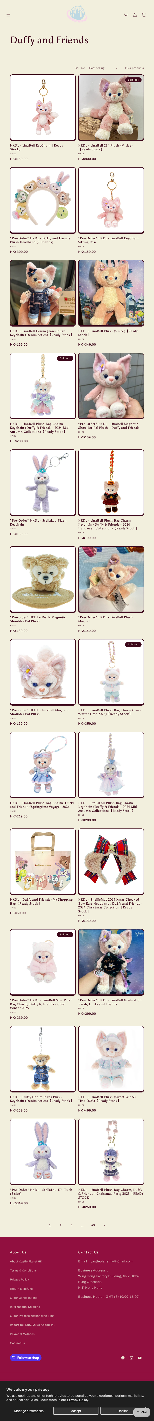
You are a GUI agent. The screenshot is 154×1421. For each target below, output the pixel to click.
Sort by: (80, 68)
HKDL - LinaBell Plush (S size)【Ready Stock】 (108, 333)
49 (93, 1225)
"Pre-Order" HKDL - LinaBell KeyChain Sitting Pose (108, 240)
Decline (123, 1411)
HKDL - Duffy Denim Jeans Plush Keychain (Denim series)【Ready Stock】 (42, 1099)
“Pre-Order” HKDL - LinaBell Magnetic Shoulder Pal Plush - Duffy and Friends (108, 426)
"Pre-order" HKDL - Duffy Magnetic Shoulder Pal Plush (38, 619)
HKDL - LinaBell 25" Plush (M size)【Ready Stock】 (105, 147)
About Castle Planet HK (26, 1261)
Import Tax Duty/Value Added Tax (32, 1324)
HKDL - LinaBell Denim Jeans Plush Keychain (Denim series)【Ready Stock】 (42, 333)
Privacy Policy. (78, 1400)
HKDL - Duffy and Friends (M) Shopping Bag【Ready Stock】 (41, 901)
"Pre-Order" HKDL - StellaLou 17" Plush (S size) (41, 1191)
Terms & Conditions (23, 1270)
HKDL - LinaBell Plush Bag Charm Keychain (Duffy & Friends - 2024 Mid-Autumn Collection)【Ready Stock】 (40, 428)
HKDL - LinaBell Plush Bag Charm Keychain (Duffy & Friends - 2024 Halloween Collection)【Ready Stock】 (108, 524)
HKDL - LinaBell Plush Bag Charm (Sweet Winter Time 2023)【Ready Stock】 (110, 712)
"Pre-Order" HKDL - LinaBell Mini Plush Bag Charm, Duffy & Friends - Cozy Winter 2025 (41, 1004)
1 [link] (50, 1225)
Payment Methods (22, 1334)
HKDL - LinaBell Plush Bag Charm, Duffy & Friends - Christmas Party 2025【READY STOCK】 (110, 1194)
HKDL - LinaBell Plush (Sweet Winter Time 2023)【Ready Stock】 (107, 1099)
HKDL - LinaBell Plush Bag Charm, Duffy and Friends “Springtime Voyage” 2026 (42, 805)
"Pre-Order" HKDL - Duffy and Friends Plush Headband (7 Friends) (40, 240)
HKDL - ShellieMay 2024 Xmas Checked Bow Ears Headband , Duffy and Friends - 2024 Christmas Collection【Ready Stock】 (110, 905)
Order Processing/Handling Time (32, 1315)
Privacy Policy (19, 1279)
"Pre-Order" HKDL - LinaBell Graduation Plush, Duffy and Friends (110, 1002)
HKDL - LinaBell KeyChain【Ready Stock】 (36, 147)
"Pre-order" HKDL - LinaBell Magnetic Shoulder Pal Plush (40, 712)
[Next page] (104, 1225)
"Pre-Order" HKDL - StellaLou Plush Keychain (38, 522)
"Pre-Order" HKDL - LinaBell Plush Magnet (105, 619)
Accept (76, 1411)
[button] (8, 14)
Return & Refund (21, 1288)
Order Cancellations (23, 1297)
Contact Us (17, 1343)
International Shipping (25, 1306)
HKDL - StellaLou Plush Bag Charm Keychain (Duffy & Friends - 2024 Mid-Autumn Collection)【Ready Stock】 (108, 807)
